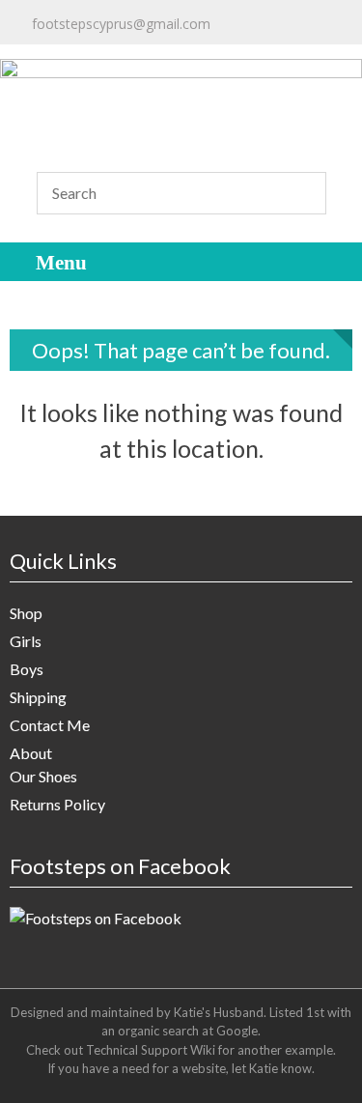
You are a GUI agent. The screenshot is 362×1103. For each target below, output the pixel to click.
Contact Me (50, 725)
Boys (26, 669)
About (31, 753)
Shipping (38, 697)
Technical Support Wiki (150, 1050)
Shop (26, 613)
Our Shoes (43, 776)
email (40, 42)
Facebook (136, 60)
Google (237, 1030)
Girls (26, 641)
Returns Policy (57, 804)
